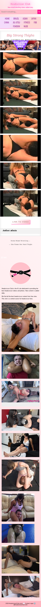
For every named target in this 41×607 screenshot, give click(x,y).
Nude (26, 26)
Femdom (16, 26)
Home (7, 18)
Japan (33, 18)
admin (7, 39)
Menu (5, 257)
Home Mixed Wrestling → (20, 240)
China (6, 22)
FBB (35, 22)
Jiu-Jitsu (16, 22)
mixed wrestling (32, 40)
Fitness (27, 22)
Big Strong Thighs (20, 35)
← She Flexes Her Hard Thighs (20, 244)
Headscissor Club (20, 4)
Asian (25, 18)
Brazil (16, 18)
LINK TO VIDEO (20, 222)
